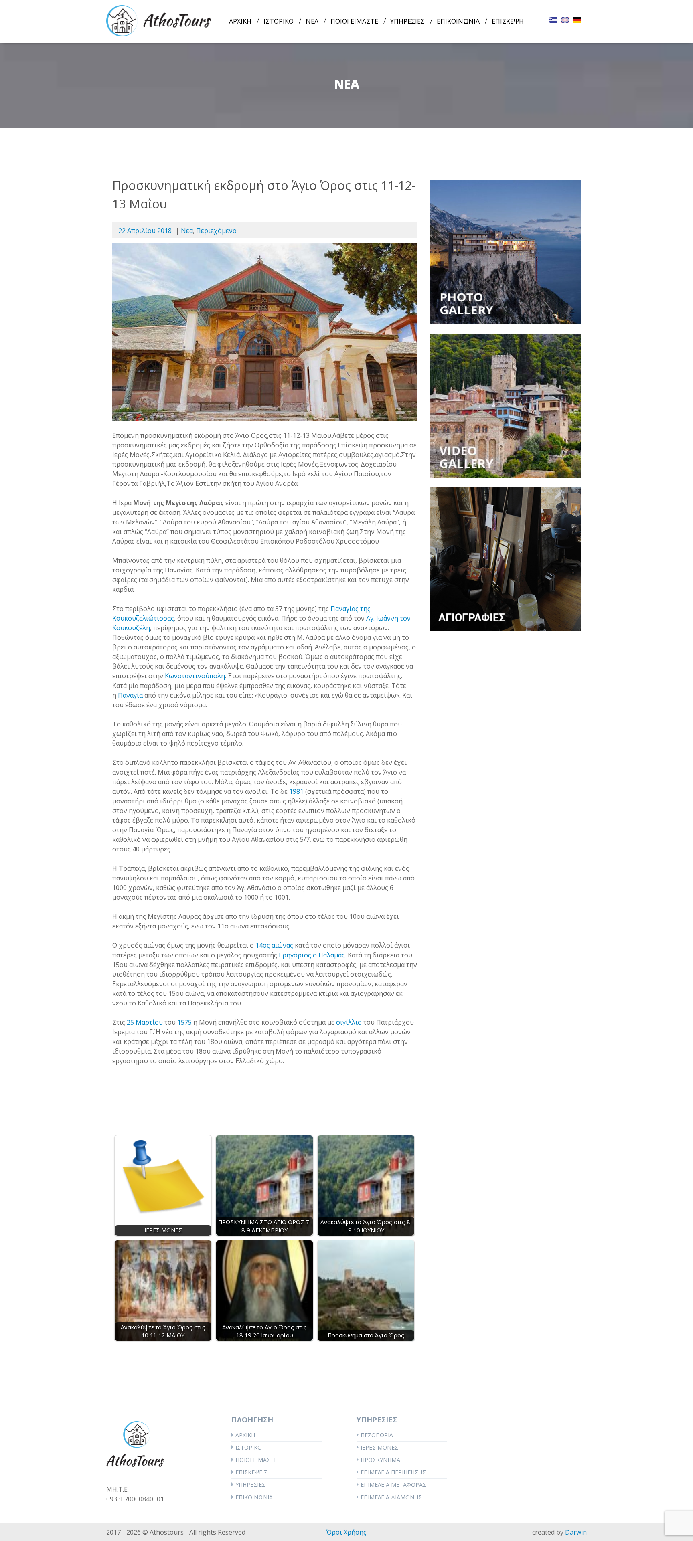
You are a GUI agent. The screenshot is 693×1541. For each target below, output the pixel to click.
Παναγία (130, 695)
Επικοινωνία (254, 1497)
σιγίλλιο (349, 1022)
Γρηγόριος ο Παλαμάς (312, 954)
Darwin (576, 1532)
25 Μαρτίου (145, 1022)
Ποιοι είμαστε (256, 1460)
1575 (184, 1022)
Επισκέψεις (251, 1472)
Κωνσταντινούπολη (195, 675)
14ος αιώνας (274, 945)
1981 (296, 791)
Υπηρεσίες (250, 1484)
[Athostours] (158, 20)
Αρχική (245, 1435)
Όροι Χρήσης (346, 1532)
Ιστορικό (248, 1447)
